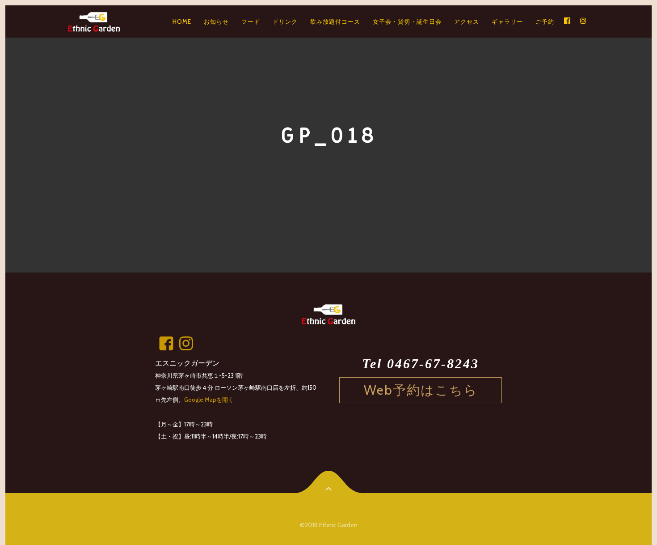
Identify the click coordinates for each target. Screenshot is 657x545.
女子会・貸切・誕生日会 (407, 21)
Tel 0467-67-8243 (420, 363)
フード (250, 21)
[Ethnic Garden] (96, 21)
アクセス (466, 21)
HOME (182, 21)
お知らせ (216, 21)
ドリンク (285, 21)
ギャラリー (507, 21)
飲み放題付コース (335, 21)
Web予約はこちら (421, 390)
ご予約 (544, 21)
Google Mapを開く (209, 399)
